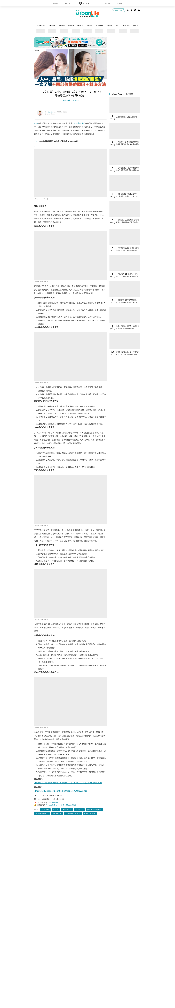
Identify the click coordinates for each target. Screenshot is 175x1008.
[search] (128, 10)
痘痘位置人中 (89, 813)
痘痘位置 (79, 810)
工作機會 (119, 3)
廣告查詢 (107, 3)
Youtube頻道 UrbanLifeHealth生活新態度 (61, 805)
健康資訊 (52, 25)
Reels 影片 (126, 25)
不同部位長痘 (79, 123)
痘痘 (36, 123)
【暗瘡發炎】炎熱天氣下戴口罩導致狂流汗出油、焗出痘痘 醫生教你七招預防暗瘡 (68, 783)
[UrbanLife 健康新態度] (87, 13)
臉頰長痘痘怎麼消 (94, 810)
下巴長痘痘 (67, 810)
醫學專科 (71, 25)
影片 (117, 25)
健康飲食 (89, 25)
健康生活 (80, 25)
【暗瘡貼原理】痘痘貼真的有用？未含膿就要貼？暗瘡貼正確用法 (60, 791)
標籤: (37, 810)
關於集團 (55, 3)
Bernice (51, 112)
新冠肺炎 (110, 25)
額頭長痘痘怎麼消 (73, 813)
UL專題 (135, 25)
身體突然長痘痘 (42, 813)
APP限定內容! (41, 25)
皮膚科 (75, 100)
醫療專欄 (62, 25)
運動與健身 (99, 25)
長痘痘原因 (57, 813)
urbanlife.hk (53, 803)
